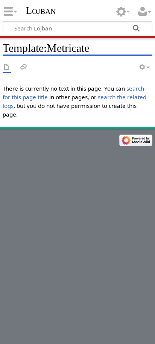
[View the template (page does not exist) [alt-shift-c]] (7, 67)
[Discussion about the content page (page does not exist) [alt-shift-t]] (24, 67)
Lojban (41, 10)
